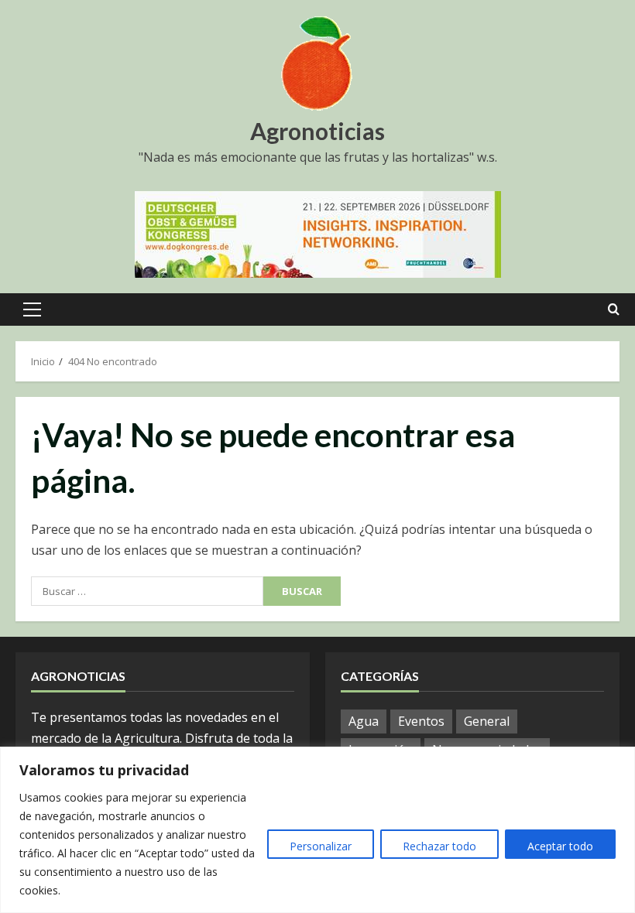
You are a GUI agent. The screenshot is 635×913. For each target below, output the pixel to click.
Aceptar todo (560, 846)
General (487, 721)
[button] (32, 309)
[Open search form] (614, 309)
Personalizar (321, 846)
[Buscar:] (147, 591)
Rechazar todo (439, 846)
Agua (363, 721)
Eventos (421, 721)
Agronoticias (317, 131)
